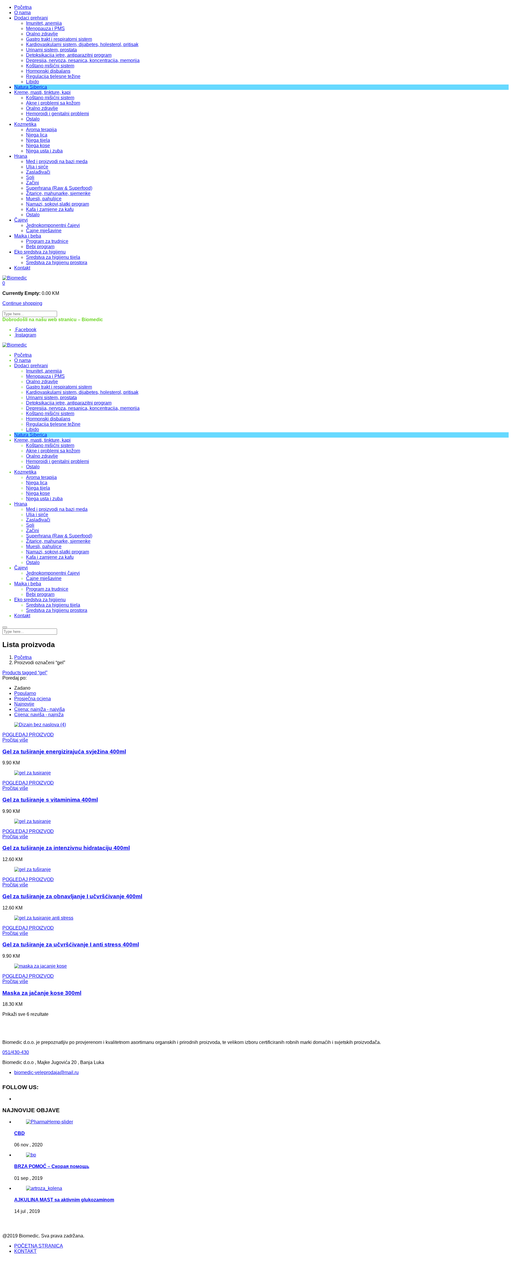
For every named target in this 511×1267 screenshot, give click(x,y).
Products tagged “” (24, 672)
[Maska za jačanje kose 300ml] (40, 966)
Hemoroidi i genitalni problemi (57, 113)
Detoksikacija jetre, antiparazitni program (68, 55)
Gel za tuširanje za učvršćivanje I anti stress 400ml (70, 944)
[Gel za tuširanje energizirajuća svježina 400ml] (40, 724)
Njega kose (38, 145)
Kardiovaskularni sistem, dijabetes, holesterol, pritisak (82, 44)
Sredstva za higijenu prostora (56, 262)
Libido (32, 81)
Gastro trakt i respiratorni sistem (59, 39)
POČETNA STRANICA (38, 1245)
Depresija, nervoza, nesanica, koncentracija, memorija (83, 60)
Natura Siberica (30, 87)
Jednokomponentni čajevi (53, 225)
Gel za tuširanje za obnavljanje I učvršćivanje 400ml (72, 896)
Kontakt (22, 267)
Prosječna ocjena (32, 698)
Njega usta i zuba (44, 150)
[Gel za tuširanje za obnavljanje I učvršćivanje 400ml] (32, 869)
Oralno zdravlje (42, 33)
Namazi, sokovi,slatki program (57, 204)
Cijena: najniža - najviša (39, 709)
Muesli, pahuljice (44, 198)
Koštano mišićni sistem (50, 65)
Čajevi (21, 219)
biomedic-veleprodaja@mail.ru (46, 1072)
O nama (22, 12)
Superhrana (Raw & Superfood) (59, 188)
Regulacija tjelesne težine (53, 76)
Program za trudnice (47, 241)
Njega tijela (38, 140)
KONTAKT (25, 1251)
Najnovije (24, 703)
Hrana (20, 156)
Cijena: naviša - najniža (39, 714)
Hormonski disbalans (48, 71)
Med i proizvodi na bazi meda (57, 161)
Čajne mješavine (44, 230)
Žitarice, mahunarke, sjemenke (58, 193)
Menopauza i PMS (45, 28)
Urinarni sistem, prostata (51, 49)
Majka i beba (27, 235)
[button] (3, 283)
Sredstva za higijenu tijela (53, 257)
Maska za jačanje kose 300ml (41, 993)
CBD (19, 1133)
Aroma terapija (41, 129)
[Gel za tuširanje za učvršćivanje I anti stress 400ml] (43, 917)
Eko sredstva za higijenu (40, 251)
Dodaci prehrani (31, 17)
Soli (30, 177)
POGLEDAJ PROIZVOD (28, 734)
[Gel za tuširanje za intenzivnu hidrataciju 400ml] (32, 821)
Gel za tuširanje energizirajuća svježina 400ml (64, 751)
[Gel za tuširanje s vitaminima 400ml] (32, 772)
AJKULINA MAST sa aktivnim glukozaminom (64, 1199)
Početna (23, 7)
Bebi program (40, 246)
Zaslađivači (38, 172)
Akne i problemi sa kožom (53, 102)
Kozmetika (25, 124)
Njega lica (36, 134)
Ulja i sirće (37, 166)
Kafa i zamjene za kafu (50, 209)
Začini (32, 182)
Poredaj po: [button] (14, 677)
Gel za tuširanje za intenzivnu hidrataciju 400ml (66, 848)
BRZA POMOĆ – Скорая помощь (51, 1166)
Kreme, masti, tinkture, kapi (42, 92)
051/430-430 (15, 1052)
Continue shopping (22, 303)
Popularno (25, 693)
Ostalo (33, 118)
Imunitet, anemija (44, 23)
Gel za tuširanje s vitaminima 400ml (50, 800)
